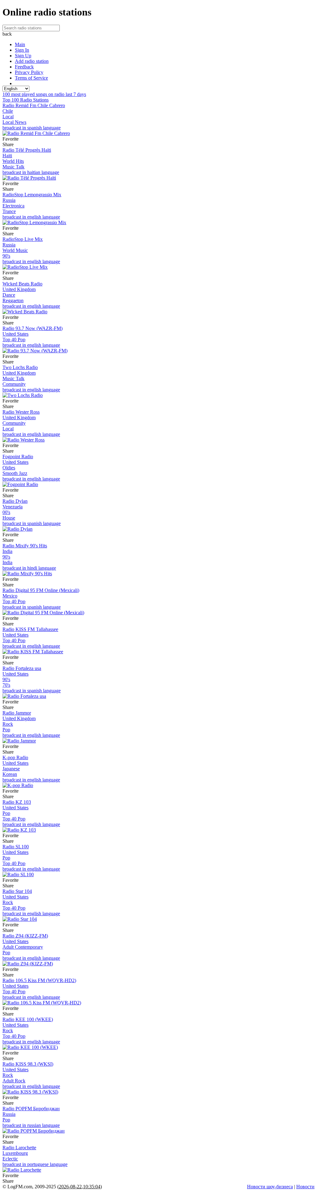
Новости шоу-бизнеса (270, 1186)
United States (15, 334)
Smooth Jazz (14, 473)
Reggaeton (13, 300)
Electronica (13, 205)
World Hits (13, 161)
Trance (9, 211)
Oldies (8, 467)
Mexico (9, 595)
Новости (305, 1186)
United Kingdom (19, 289)
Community (14, 384)
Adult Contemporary (22, 947)
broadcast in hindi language (29, 568)
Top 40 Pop (13, 339)
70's (6, 685)
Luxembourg (15, 1153)
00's (6, 512)
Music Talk (13, 166)
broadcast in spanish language (31, 127)
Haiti (7, 155)
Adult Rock (13, 1080)
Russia (8, 200)
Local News (14, 122)
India (7, 551)
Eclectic (10, 1158)
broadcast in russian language (31, 1125)
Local (8, 116)
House (8, 517)
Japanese (11, 768)
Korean (9, 774)
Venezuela (12, 506)
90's (6, 256)
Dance (8, 295)
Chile (7, 111)
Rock (7, 724)
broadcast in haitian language (30, 172)
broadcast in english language (31, 217)
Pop (6, 729)
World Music (15, 250)
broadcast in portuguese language (34, 1164)
